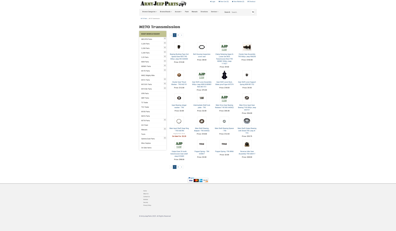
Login (213, 1)
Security (145, 202)
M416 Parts (145, 116)
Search (227, 12)
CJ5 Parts (144, 57)
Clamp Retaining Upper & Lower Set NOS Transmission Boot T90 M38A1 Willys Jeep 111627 (224, 59)
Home (145, 191)
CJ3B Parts (145, 53)
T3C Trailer (145, 107)
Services (214, 11)
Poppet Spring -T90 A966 (224, 151)
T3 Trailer (144, 103)
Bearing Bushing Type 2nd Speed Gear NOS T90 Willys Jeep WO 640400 (179, 56)
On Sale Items (146, 148)
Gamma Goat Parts (148, 139)
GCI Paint (144, 125)
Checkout (252, 1)
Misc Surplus (146, 143)
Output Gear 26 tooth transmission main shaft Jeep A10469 (179, 153)
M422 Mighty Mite (148, 75)
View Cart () (224, 1)
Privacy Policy (147, 205)
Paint (187, 11)
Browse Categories (149, 11)
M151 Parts (145, 80)
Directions (204, 11)
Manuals (195, 11)
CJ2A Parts (145, 44)
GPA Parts (145, 93)
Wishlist (145, 199)
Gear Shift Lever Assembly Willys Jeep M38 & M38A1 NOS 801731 (202, 84)
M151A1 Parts (146, 84)
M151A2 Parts (146, 89)
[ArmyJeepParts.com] (162, 3)
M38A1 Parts (146, 66)
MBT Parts (145, 98)
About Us (145, 193)
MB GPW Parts (146, 39)
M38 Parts (145, 62)
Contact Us (146, 196)
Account (178, 11)
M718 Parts (145, 121)
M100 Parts (145, 112)
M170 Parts (144, 18)
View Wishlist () (239, 1)
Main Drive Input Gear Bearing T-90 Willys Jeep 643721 (247, 107)
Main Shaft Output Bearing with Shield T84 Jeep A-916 (247, 130)
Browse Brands (165, 11)
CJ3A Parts (145, 48)
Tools (143, 134)
